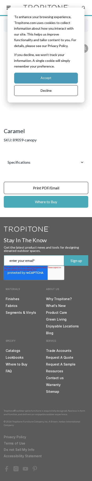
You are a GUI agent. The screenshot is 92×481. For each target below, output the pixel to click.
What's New (56, 306)
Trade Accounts (58, 351)
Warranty (53, 385)
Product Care (56, 312)
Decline (46, 90)
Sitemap (52, 392)
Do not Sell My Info (19, 450)
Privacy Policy (15, 437)
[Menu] (8, 7)
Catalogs (13, 351)
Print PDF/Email (46, 188)
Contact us (55, 378)
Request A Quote (59, 357)
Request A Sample (60, 364)
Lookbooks (15, 357)
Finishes (12, 299)
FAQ (9, 371)
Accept (46, 78)
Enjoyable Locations (62, 326)
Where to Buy (46, 201)
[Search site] (83, 7)
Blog (49, 333)
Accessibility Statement (23, 456)
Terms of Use (14, 443)
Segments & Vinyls (21, 312)
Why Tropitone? (59, 299)
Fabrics (11, 306)
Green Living (56, 319)
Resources (54, 371)
